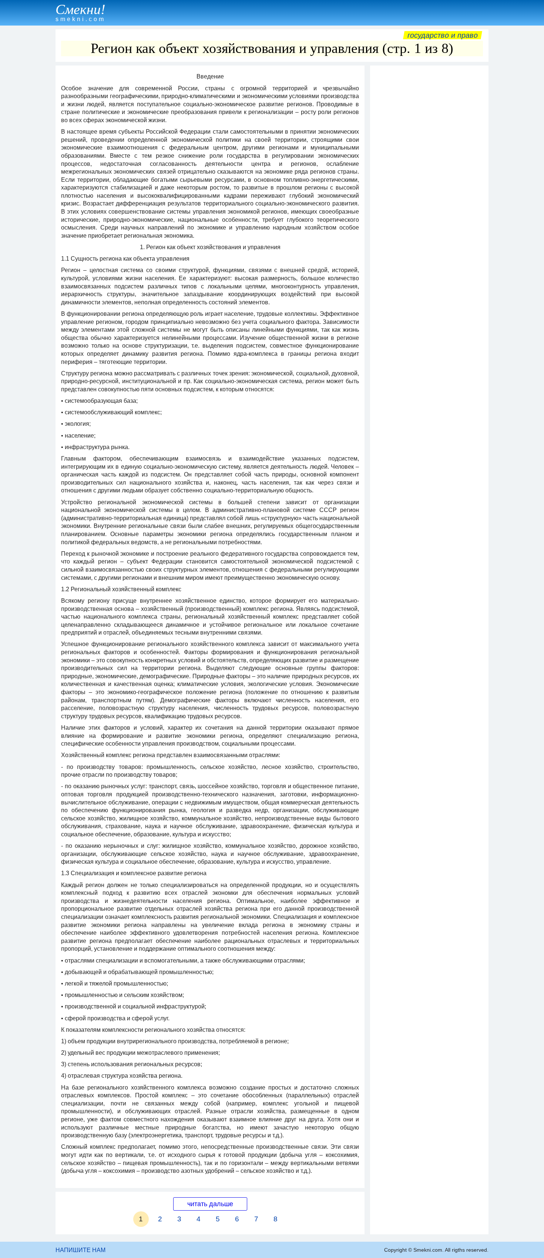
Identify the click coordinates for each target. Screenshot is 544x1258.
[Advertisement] (429, 180)
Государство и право (442, 35)
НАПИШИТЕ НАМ (80, 1250)
